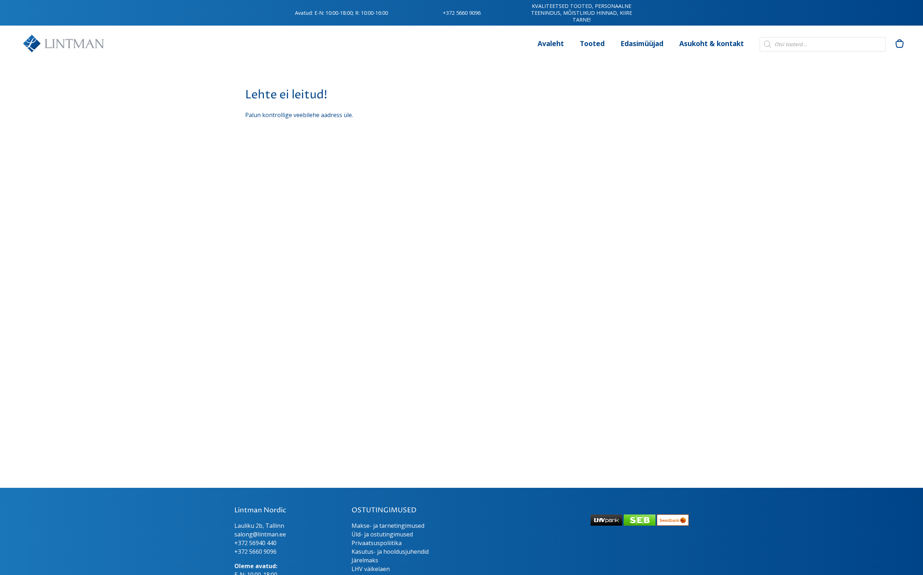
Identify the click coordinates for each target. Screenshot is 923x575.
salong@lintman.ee (260, 534)
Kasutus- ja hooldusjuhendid (390, 552)
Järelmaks (365, 560)
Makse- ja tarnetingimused (388, 526)
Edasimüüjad (642, 43)
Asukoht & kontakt (711, 43)
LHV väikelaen (371, 569)
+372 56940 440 (255, 543)
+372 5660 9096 (462, 12)
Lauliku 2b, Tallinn (259, 526)
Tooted (592, 43)
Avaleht (551, 43)
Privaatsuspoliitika (377, 543)
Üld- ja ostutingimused (382, 534)
